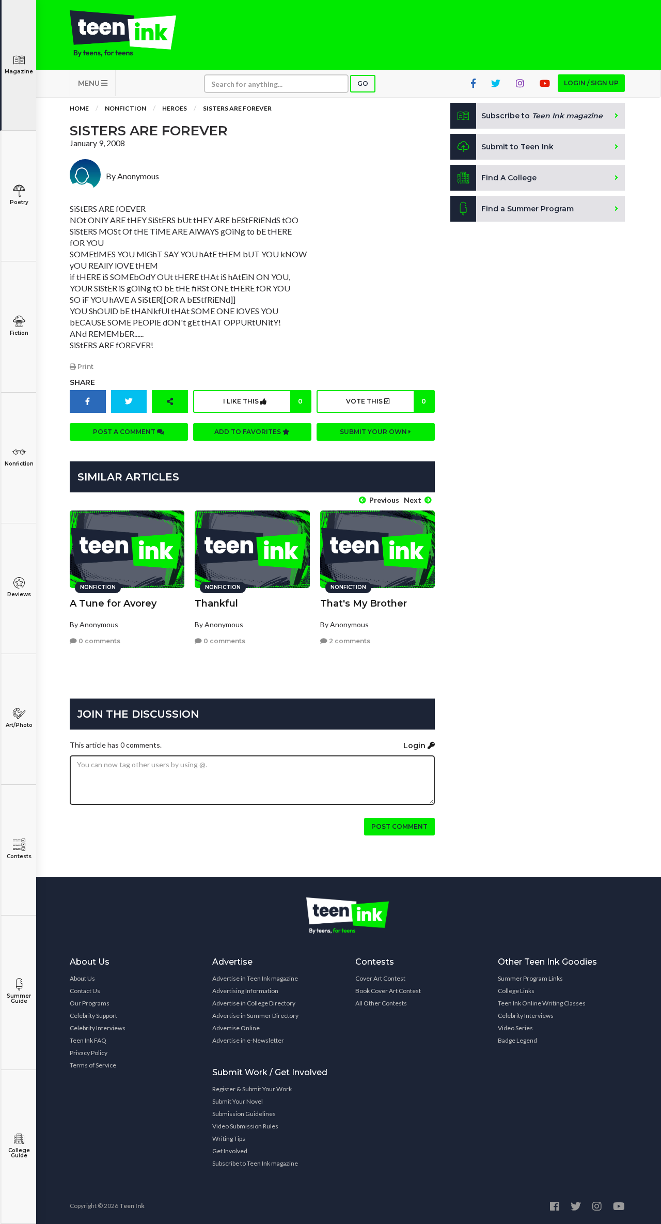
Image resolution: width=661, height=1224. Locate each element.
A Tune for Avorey (113, 603)
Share (82, 382)
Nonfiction (19, 463)
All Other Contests (381, 1003)
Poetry (19, 202)
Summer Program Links (530, 978)
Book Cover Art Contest (388, 991)
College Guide (19, 1153)
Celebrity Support (93, 1015)
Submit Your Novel (237, 1101)
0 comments (98, 641)
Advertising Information (245, 991)
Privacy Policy (88, 1053)
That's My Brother (363, 603)
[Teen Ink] (133, 33)
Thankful (216, 603)
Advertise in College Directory (253, 1003)
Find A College (509, 177)
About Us (82, 978)
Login (415, 745)
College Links (516, 991)
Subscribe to (542, 115)
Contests (19, 856)
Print (84, 366)
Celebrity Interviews (97, 1028)
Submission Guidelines (244, 1114)
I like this (263, 401)
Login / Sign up (591, 83)
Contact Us (85, 991)
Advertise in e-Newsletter (248, 1040)
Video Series (515, 1028)
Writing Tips (228, 1138)
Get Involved (229, 1151)
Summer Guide (19, 998)
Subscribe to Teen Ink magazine (255, 1163)
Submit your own (374, 432)
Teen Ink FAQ (88, 1040)
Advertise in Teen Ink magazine (255, 978)
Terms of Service (93, 1065)
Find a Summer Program (527, 208)
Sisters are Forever (237, 108)
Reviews (19, 594)
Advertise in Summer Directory (255, 1015)
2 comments (348, 641)
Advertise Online (236, 1028)
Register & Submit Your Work (252, 1089)
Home (79, 108)
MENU (89, 83)
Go (362, 83)
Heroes (174, 108)
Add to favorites (248, 432)
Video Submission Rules (245, 1126)
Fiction (19, 333)
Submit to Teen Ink (517, 146)
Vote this (386, 401)
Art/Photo (19, 725)
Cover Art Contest (380, 978)
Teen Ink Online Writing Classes (542, 1003)
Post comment (399, 826)
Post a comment (125, 432)
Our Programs (89, 1003)
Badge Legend (517, 1040)
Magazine (19, 71)
